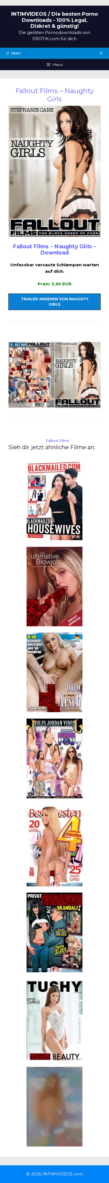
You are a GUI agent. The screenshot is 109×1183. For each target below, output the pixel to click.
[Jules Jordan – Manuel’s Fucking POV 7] (54, 794)
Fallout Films (57, 440)
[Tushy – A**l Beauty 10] (54, 1057)
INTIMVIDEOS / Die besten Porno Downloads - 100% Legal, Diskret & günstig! (54, 20)
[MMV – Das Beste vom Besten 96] (54, 883)
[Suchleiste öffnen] (101, 53)
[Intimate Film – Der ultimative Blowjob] (54, 622)
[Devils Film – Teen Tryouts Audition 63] (54, 1143)
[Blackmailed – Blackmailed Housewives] (54, 537)
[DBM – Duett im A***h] (54, 709)
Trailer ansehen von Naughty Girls (54, 302)
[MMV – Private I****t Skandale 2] (54, 969)
